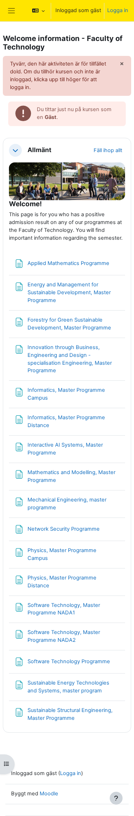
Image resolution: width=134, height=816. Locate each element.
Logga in (117, 10)
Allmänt (39, 150)
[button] (38, 10)
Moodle (49, 793)
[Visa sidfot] (116, 798)
